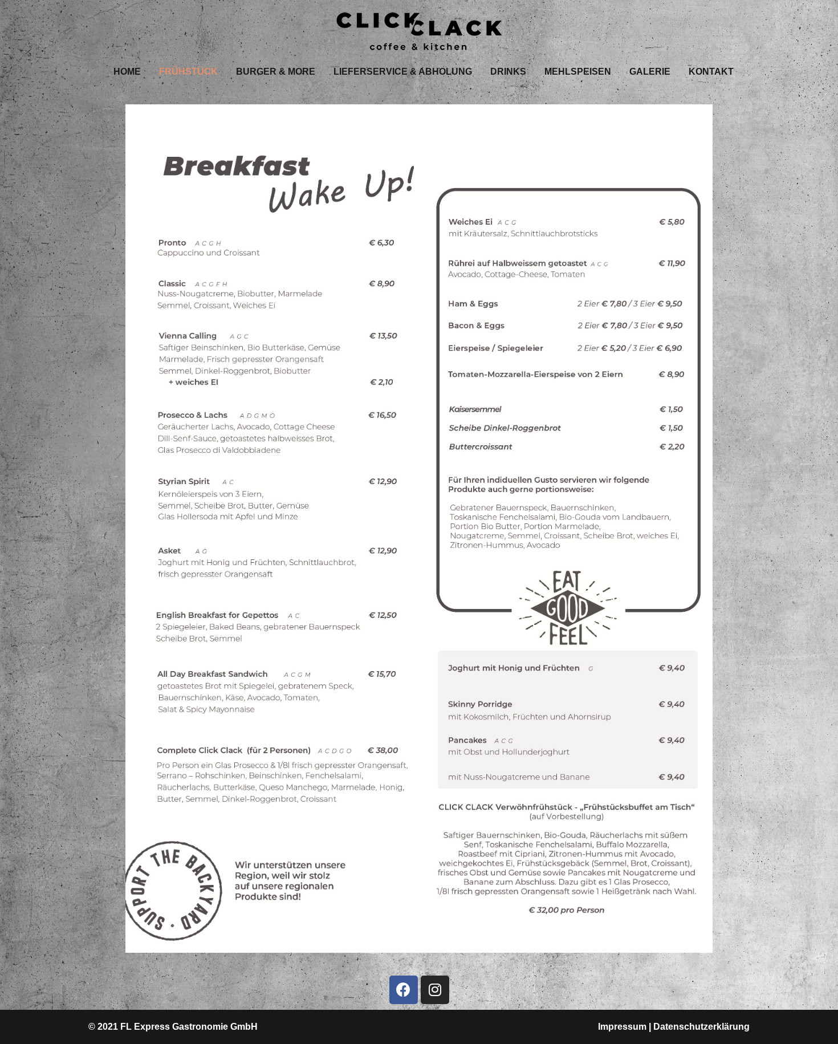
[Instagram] (435, 990)
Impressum (622, 1026)
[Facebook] (403, 990)
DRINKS (508, 71)
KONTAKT (711, 71)
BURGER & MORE (275, 71)
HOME (127, 71)
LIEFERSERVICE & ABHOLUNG (402, 71)
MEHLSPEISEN (577, 71)
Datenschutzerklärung (701, 1026)
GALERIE (649, 71)
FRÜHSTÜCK (188, 71)
